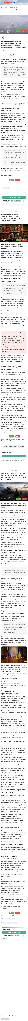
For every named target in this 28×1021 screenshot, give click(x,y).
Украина (10, 923)
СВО (5, 923)
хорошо (5, 1019)
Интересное (6, 187)
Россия (5, 446)
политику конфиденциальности (8, 1017)
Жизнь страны (12, 446)
